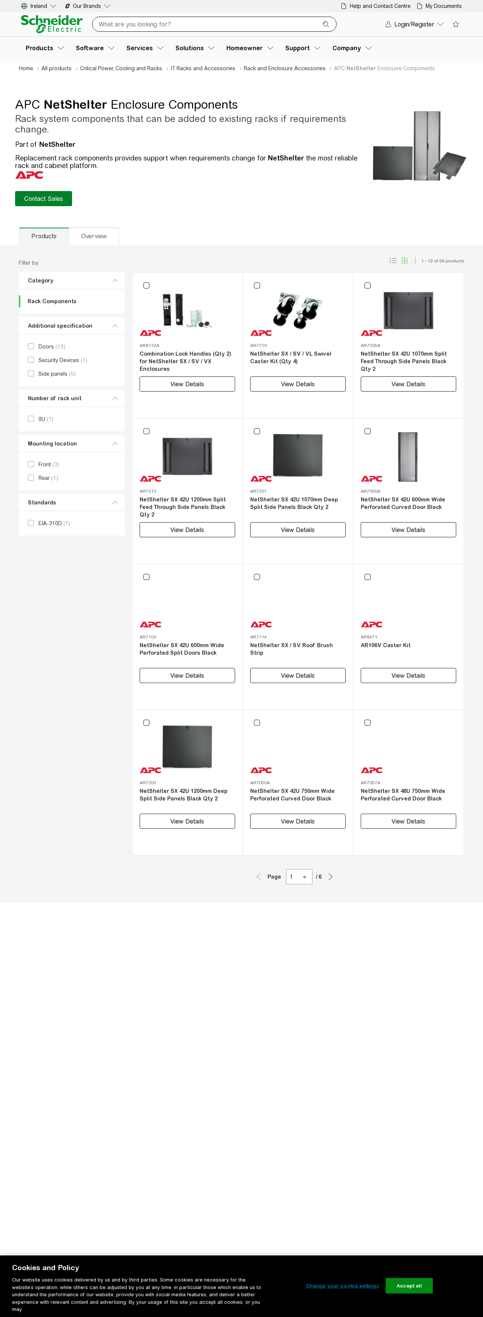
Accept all (409, 1285)
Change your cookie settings (342, 1285)
